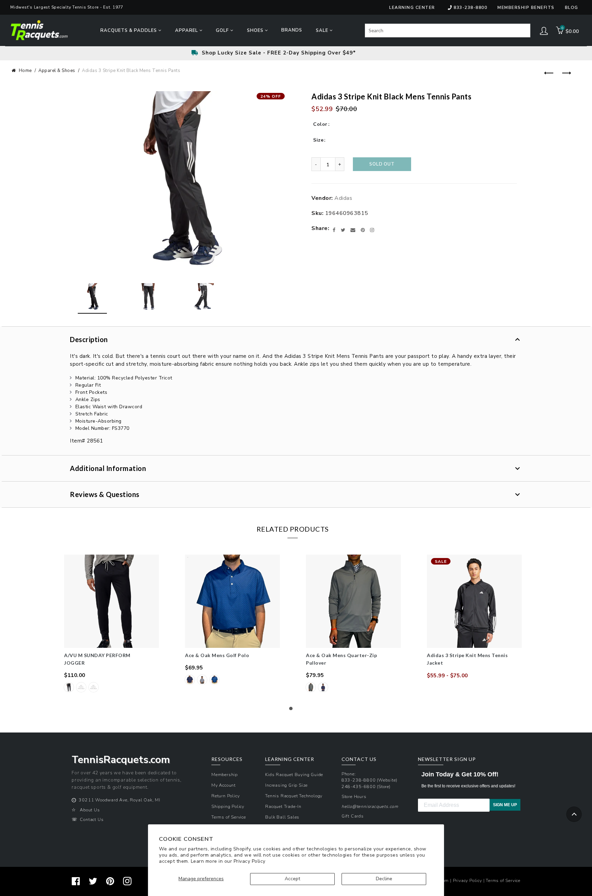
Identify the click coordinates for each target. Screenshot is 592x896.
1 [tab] (292, 710)
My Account (223, 785)
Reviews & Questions (104, 494)
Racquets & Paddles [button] (129, 30)
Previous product (547, 73)
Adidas (343, 198)
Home (25, 71)
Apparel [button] (187, 30)
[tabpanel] (111, 624)
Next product (565, 73)
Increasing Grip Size (286, 785)
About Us (90, 810)
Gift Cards (353, 816)
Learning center (412, 7)
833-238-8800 (470, 7)
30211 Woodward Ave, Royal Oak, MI (119, 800)
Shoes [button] (256, 30)
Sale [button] (323, 30)
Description (89, 339)
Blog (571, 7)
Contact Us (91, 819)
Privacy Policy (250, 861)
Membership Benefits (526, 7)
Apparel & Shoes (56, 71)
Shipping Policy (227, 806)
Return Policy (225, 796)
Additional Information (108, 468)
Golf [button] (223, 30)
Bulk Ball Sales (282, 817)
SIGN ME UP (505, 804)
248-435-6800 (359, 786)
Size (318, 140)
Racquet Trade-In (283, 806)
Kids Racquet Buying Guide (294, 774)
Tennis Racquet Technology (293, 796)
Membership (224, 774)
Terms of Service (228, 817)
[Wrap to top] (574, 814)
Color (320, 124)
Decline (384, 878)
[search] (447, 30)
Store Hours (354, 796)
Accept (292, 878)
